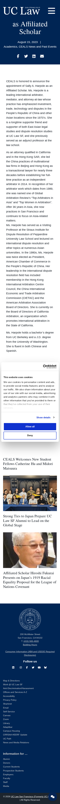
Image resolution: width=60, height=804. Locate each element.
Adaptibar (7, 727)
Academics (10, 46)
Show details (43, 417)
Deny (30, 435)
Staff (5, 782)
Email (5, 708)
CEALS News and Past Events (37, 46)
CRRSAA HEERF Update (15, 735)
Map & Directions (11, 681)
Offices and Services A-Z (15, 692)
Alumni (6, 759)
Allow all (30, 426)
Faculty (6, 778)
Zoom (6, 719)
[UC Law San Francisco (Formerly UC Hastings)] (21, 11)
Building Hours (30, 645)
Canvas (6, 715)
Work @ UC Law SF (13, 684)
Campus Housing (11, 731)
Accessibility (9, 696)
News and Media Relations (16, 742)
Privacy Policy (9, 700)
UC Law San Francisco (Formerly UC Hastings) (34, 796)
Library (6, 723)
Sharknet (7, 704)
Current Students (11, 767)
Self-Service (9, 711)
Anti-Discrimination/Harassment (18, 688)
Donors (6, 763)
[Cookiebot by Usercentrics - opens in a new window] (43, 367)
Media (6, 786)
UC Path (7, 739)
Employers (8, 774)
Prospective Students (13, 771)
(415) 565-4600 (31, 641)
